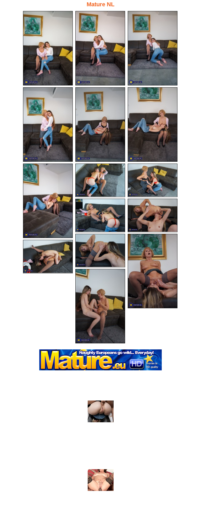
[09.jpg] (152, 180)
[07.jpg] (48, 201)
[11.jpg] (152, 215)
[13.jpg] (152, 271)
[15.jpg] (100, 306)
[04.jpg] (48, 124)
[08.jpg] (100, 180)
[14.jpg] (48, 256)
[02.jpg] (100, 48)
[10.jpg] (100, 215)
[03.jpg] (152, 48)
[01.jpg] (48, 48)
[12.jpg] (100, 250)
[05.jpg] (100, 124)
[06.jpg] (152, 124)
